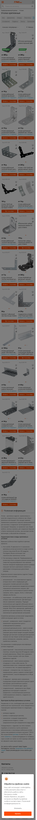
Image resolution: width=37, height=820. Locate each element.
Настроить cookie (10, 794)
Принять (18, 814)
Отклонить (18, 808)
